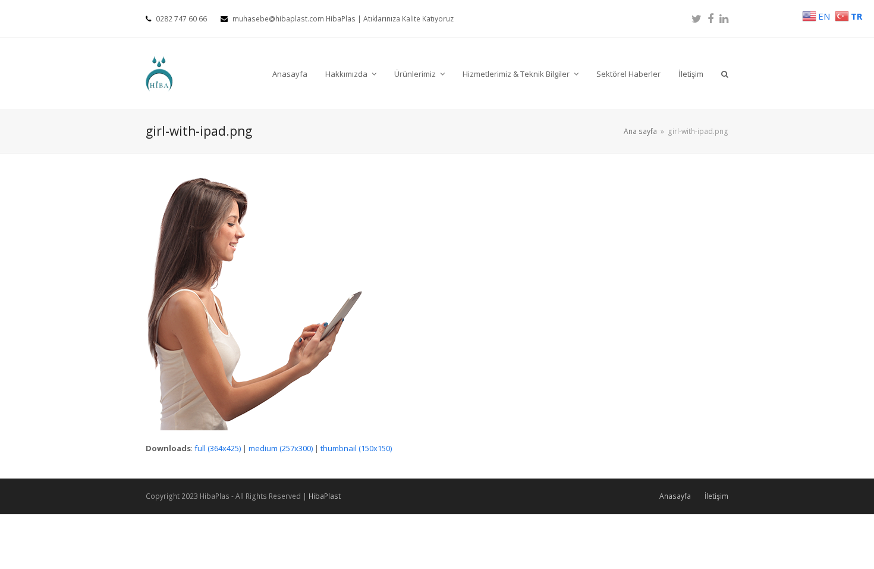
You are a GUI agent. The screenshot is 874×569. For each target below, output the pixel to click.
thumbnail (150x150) (356, 448)
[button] (724, 74)
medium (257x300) (281, 448)
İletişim (716, 496)
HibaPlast (325, 496)
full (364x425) (217, 448)
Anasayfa (675, 496)
